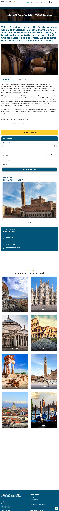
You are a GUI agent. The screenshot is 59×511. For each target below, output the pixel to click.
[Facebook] (2, 506)
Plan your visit (8, 79)
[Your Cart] (47, 2)
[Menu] (55, 2)
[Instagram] (5, 506)
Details (18, 79)
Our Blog (3, 501)
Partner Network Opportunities (37, 504)
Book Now (29, 169)
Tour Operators (34, 499)
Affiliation (32, 502)
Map (26, 79)
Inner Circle (3, 503)
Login (51, 2)
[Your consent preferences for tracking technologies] (56, 508)
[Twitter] (8, 506)
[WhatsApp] (28, 2)
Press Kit (3, 498)
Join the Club (33, 497)
